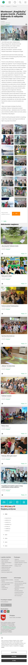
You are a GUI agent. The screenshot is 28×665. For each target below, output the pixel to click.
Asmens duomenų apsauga (20, 583)
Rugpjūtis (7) (8, 518)
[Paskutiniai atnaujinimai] (14, 2)
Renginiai (15, 6)
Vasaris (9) (7, 528)
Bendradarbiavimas (5, 570)
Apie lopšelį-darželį (5, 559)
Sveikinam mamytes (6, 395)
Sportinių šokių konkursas (7, 336)
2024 (6, 538)
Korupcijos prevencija (19, 592)
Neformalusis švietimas (20, 561)
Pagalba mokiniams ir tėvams (21, 562)
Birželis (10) (8, 520)
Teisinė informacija (19, 594)
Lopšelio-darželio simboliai (6, 565)
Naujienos (8, 6)
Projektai (3, 586)
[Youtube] (5, 611)
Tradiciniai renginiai (5, 568)
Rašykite (4, 605)
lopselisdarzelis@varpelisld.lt (9, 627)
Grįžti (5, 221)
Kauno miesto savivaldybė (15, 617)
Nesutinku (14, 656)
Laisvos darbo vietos (19, 581)
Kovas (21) (7, 526)
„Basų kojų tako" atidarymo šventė (9, 246)
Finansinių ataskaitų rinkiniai (7, 582)
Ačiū (15, 213)
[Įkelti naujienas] (9, 2)
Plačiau (23, 253)
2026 (6, 514)
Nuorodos (17, 579)
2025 (6, 534)
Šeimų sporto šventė (6, 276)
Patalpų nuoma (18, 565)
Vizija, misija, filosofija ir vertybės (6, 563)
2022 (6, 546)
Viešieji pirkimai (4, 587)
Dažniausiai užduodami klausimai (19, 588)
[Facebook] (2, 611)
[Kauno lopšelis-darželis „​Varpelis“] (3, 2)
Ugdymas (17, 559)
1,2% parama (4, 589)
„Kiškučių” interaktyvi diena (8, 366)
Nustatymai (14, 652)
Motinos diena (5, 425)
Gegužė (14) (7, 522)
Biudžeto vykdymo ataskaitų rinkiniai (7, 580)
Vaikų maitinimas (18, 564)
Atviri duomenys (18, 595)
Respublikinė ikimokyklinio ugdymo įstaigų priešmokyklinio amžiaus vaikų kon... (12, 486)
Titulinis (2, 6)
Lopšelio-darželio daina (6, 567)
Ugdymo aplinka (4, 561)
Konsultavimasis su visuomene (19, 585)
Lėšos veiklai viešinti (5, 584)
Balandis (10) (8, 524)
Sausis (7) (7, 530)
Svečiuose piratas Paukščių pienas (10, 306)
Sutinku (14, 660)
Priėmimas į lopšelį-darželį (6, 572)
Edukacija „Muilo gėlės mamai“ (9, 455)
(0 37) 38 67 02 (5, 626)
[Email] (8, 611)
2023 (6, 542)
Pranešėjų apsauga (19, 590)
